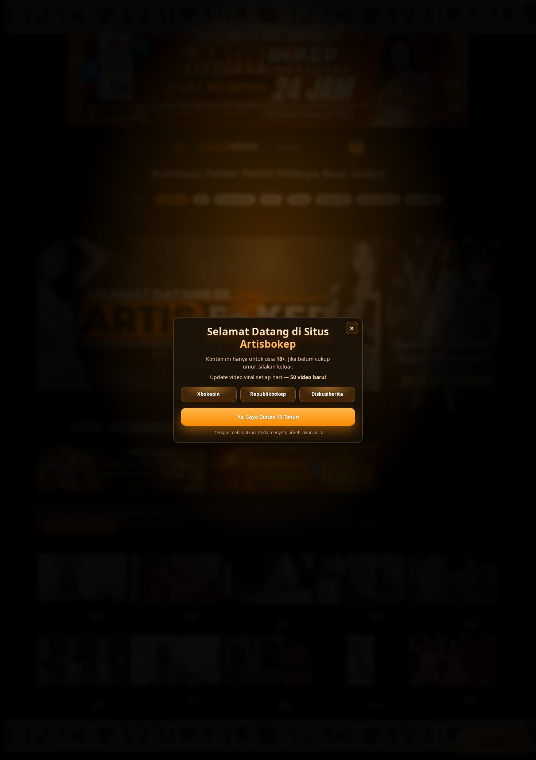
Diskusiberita (327, 394)
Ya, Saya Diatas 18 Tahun (268, 416)
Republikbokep (268, 394)
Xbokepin (208, 394)
